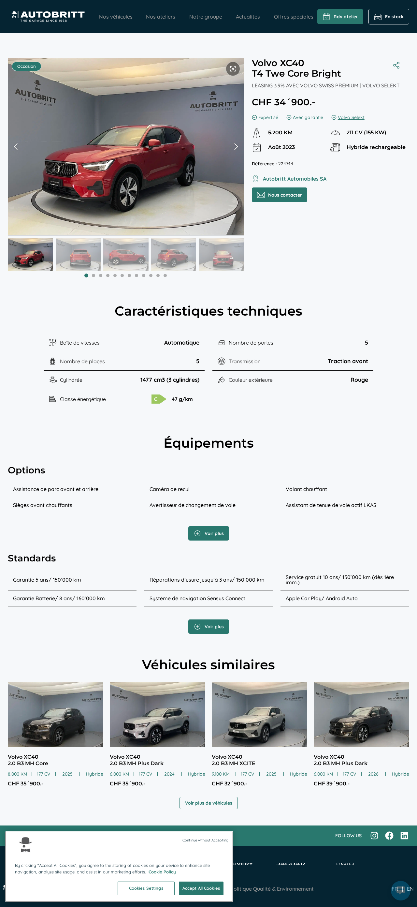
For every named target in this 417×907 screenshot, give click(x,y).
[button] (236, 147)
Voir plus (214, 533)
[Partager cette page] (398, 65)
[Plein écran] (233, 69)
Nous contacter (285, 195)
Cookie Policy (162, 871)
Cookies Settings (146, 888)
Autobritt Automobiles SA (294, 178)
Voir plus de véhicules (208, 803)
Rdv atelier (346, 17)
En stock (394, 17)
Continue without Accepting (205, 840)
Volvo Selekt (351, 117)
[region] (119, 866)
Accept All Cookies (201, 888)
